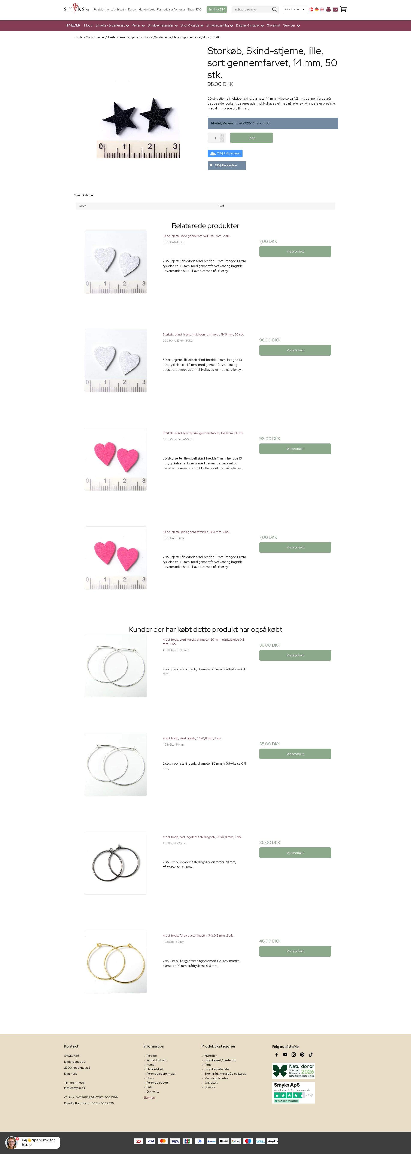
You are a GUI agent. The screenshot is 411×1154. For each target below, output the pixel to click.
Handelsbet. (147, 9)
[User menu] (328, 10)
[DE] (316, 9)
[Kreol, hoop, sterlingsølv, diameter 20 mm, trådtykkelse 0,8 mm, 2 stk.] (115, 677)
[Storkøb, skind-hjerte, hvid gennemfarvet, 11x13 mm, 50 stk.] (115, 371)
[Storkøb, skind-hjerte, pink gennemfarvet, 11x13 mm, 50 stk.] (115, 470)
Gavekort (273, 25)
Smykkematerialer (217, 1069)
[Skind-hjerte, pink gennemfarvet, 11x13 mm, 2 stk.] (115, 569)
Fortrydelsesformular (171, 9)
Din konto (153, 1091)
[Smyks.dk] (76, 9)
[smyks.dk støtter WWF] (293, 1071)
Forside (98, 9)
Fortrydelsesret (157, 1083)
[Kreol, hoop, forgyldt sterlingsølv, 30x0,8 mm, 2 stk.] (115, 972)
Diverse (210, 1087)
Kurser (132, 9)
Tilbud (87, 25)
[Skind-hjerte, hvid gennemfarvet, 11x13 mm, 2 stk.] (115, 273)
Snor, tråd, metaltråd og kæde (226, 1074)
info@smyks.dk (74, 1088)
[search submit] (274, 9)
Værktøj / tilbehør (217, 1078)
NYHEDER (73, 25)
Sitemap (149, 1097)
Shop (190, 9)
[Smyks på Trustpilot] (293, 1093)
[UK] (322, 9)
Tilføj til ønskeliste (225, 165)
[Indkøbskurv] (343, 9)
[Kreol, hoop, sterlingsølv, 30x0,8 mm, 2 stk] (115, 775)
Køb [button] (253, 138)
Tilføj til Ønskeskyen (228, 153)
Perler (209, 1065)
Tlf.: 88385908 (74, 1083)
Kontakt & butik (116, 9)
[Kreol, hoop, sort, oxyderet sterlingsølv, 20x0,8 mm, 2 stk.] (115, 874)
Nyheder (211, 1056)
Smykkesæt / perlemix (220, 1060)
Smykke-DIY (217, 9)
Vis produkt (295, 251)
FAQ (199, 9)
